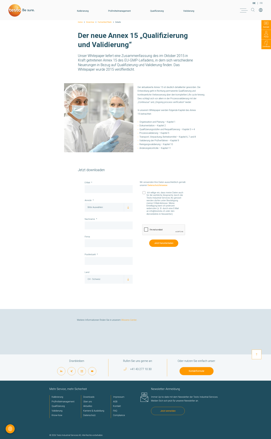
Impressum (118, 397)
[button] (166, 217)
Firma (87, 236)
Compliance (119, 415)
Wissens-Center (128, 320)
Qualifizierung (157, 11)
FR (261, 3)
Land (87, 272)
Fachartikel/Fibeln (105, 22)
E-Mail (87, 182)
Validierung (188, 11)
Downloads (88, 397)
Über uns (87, 401)
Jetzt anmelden (168, 411)
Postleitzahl (90, 254)
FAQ (115, 410)
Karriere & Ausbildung (93, 410)
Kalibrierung (83, 11)
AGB (115, 401)
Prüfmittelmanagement (119, 11)
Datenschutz (89, 415)
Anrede (88, 200)
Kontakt (266, 27)
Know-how (90, 22)
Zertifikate (266, 47)
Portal (266, 37)
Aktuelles (87, 406)
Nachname (90, 219)
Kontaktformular (196, 371)
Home (80, 22)
